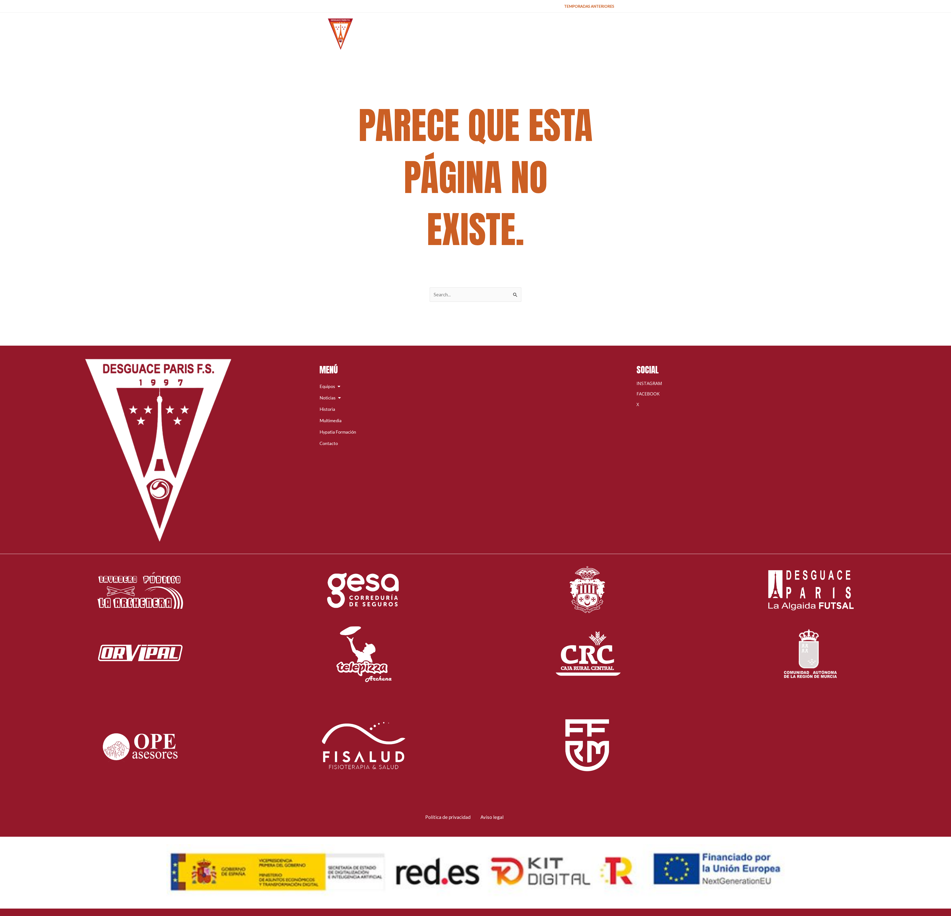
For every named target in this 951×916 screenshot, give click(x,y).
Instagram (649, 383)
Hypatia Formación (337, 432)
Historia (327, 409)
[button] (589, 6)
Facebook (648, 394)
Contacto (328, 443)
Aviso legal (491, 817)
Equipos (327, 386)
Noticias (327, 397)
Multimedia (330, 420)
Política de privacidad (448, 817)
